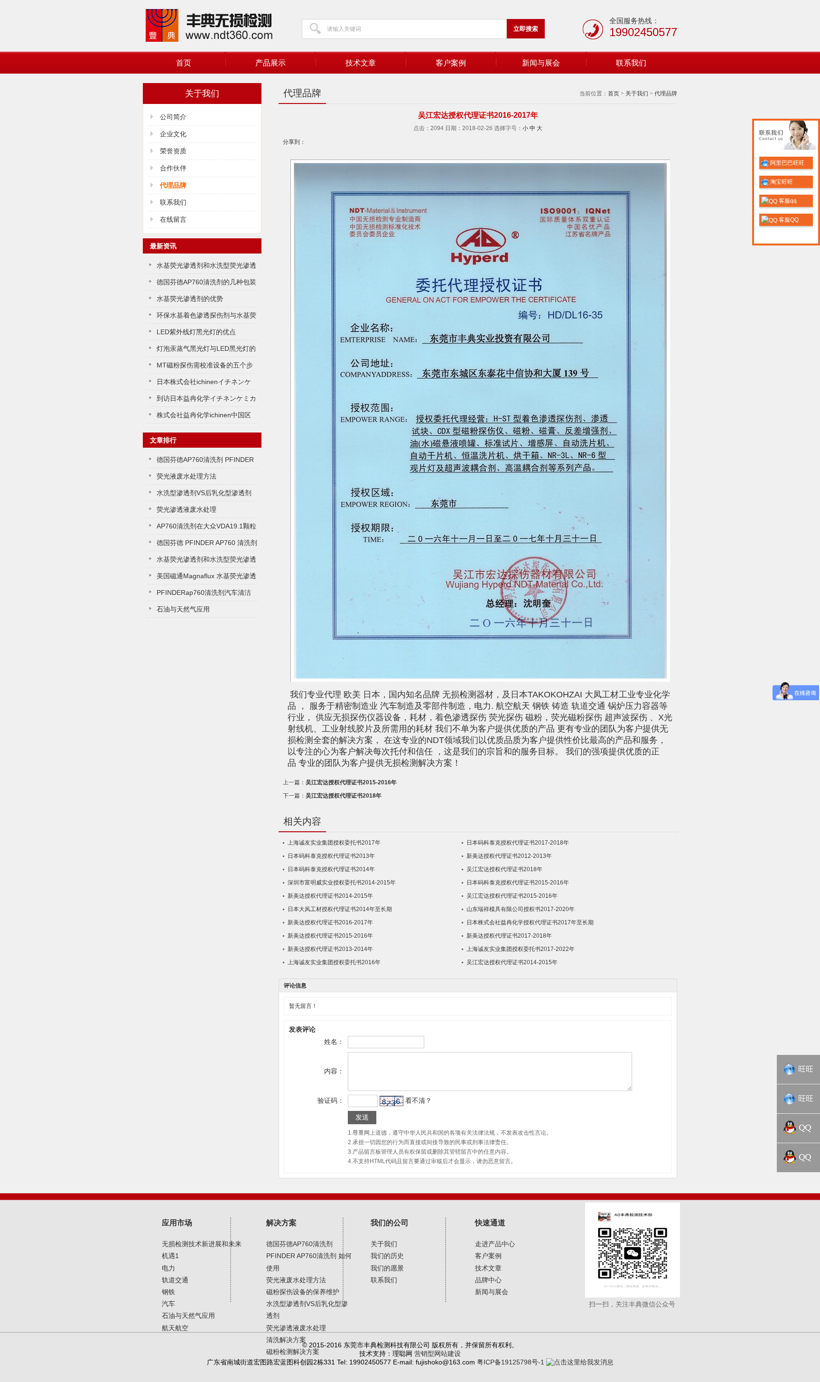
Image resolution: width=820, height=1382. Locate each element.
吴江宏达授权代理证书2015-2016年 (351, 782)
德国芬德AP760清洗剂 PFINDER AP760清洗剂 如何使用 (309, 1255)
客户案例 (451, 63)
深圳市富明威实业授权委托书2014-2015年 (342, 882)
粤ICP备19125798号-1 (510, 1362)
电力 (168, 1268)
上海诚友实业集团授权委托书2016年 (334, 962)
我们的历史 (387, 1256)
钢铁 (168, 1292)
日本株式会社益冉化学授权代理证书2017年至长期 (530, 922)
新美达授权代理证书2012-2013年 (509, 856)
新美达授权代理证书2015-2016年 (330, 935)
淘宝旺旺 (781, 182)
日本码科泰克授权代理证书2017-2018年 (517, 842)
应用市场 (177, 1223)
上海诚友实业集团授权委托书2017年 (334, 842)
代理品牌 (665, 93)
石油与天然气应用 (183, 609)
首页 (183, 63)
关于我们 (636, 93)
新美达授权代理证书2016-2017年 (330, 922)
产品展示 (270, 63)
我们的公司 (390, 1223)
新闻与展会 (541, 63)
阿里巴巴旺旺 (786, 163)
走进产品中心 (495, 1244)
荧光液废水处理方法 (186, 476)
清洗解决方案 (286, 1340)
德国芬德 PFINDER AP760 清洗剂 (207, 542)
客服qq (787, 200)
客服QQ (788, 219)
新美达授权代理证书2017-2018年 (509, 935)
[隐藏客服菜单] (786, 136)
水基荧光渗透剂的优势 (190, 298)
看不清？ (418, 1100)
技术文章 (360, 63)
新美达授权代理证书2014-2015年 (330, 896)
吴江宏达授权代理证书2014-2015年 (512, 962)
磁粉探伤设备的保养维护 (302, 1292)
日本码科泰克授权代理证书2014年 (331, 869)
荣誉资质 (173, 151)
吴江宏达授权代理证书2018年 (344, 795)
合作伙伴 (173, 168)
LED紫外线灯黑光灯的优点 (196, 332)
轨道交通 (175, 1280)
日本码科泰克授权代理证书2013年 (331, 856)
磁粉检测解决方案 (292, 1351)
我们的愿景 (387, 1268)
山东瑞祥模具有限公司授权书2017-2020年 (520, 909)
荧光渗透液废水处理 (186, 509)
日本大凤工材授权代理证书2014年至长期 (340, 909)
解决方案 (281, 1223)
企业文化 (173, 134)
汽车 (168, 1303)
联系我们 (631, 63)
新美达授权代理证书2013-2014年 (330, 949)
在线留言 (173, 219)
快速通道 (490, 1223)
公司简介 (173, 117)
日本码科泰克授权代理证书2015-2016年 (517, 882)
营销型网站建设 (437, 1353)
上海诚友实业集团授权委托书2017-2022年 (520, 949)
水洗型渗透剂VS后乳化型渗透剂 (204, 493)
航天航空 (175, 1328)
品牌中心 (488, 1280)
